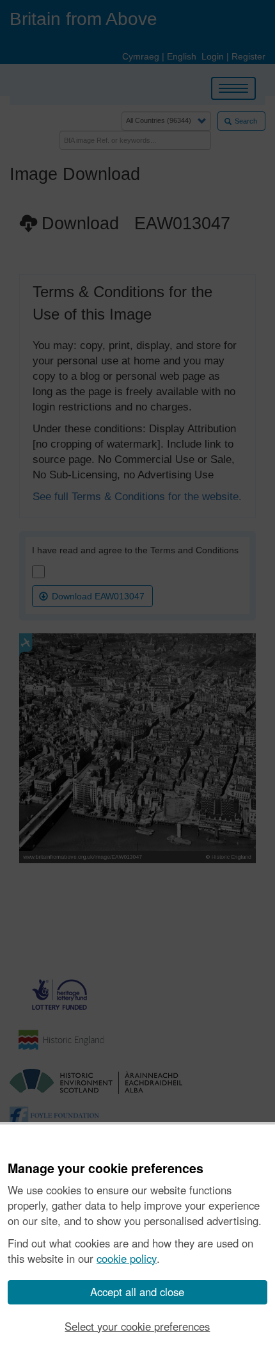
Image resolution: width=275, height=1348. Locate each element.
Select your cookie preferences (137, 1326)
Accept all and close (137, 1291)
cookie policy (127, 1258)
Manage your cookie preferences (105, 1169)
